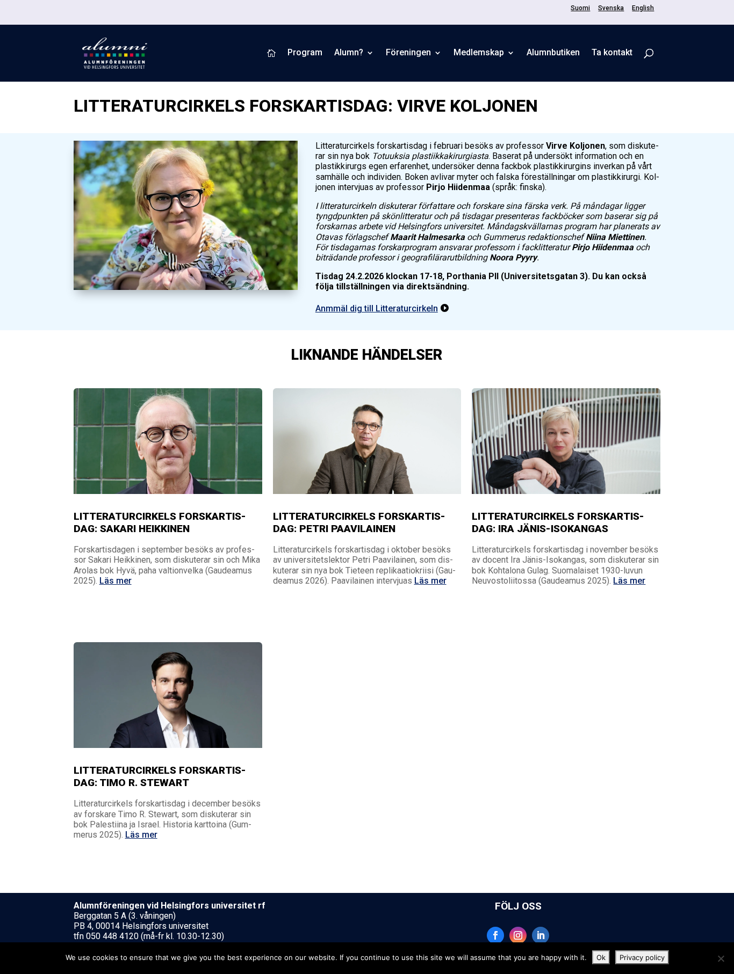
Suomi (580, 8)
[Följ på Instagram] (518, 935)
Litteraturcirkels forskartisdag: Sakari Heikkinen (160, 522)
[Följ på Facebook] (495, 935)
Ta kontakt (612, 53)
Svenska (611, 8)
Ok (601, 957)
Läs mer (115, 581)
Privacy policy (642, 957)
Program (304, 53)
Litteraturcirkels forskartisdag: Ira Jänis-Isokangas (558, 522)
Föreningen (408, 53)
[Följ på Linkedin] (540, 935)
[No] (720, 958)
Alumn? (348, 53)
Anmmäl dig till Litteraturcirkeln (376, 308)
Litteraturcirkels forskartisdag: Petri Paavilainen (359, 522)
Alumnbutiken (553, 53)
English (643, 8)
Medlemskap (479, 53)
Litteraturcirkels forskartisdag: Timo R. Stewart (160, 776)
